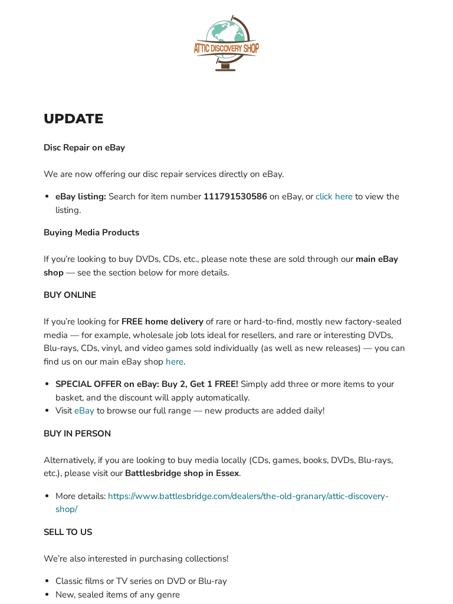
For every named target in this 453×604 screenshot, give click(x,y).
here (174, 361)
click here (334, 196)
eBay (84, 410)
